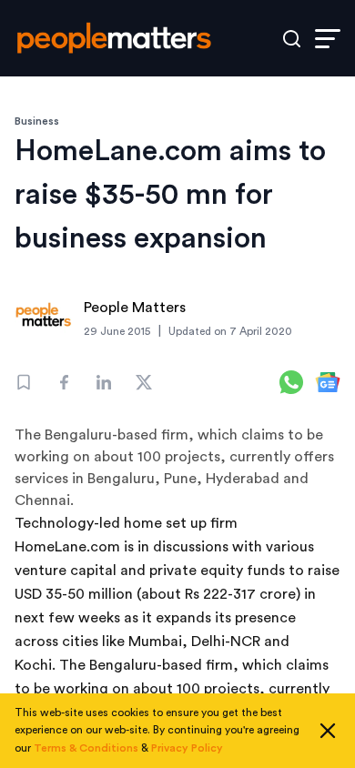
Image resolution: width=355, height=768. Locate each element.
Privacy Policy (187, 748)
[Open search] (291, 38)
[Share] (64, 382)
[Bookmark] (24, 382)
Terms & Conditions (86, 748)
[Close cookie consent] (327, 730)
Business (37, 121)
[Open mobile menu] (327, 38)
